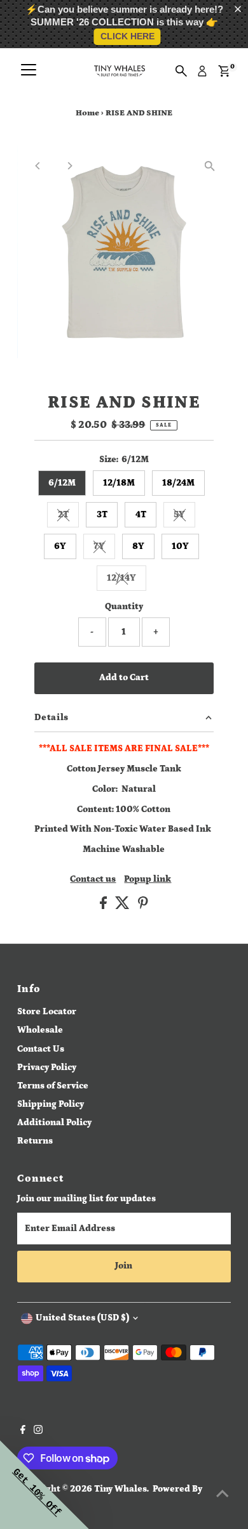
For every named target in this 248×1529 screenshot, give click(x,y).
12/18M (119, 483)
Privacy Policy (46, 1067)
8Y (138, 546)
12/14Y (126, 580)
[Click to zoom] (210, 166)
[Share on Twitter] (123, 906)
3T (102, 515)
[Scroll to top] (222, 1494)
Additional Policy (54, 1123)
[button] (240, 9)
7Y (104, 548)
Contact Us (40, 1049)
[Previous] (38, 166)
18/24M (178, 483)
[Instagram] (38, 1431)
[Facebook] (23, 1431)
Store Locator (46, 1012)
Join (123, 1266)
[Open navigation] (28, 71)
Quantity (124, 607)
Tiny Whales (120, 1489)
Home (87, 113)
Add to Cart (124, 678)
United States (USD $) (82, 1318)
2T (68, 517)
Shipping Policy (50, 1104)
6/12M (62, 483)
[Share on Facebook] (104, 906)
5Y (184, 517)
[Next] (69, 166)
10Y (180, 546)
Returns (35, 1141)
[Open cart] (224, 71)
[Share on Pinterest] (143, 906)
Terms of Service (52, 1086)
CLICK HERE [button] (127, 36)
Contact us (93, 879)
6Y (60, 546)
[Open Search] (181, 71)
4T (140, 515)
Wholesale (40, 1030)
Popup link (147, 879)
